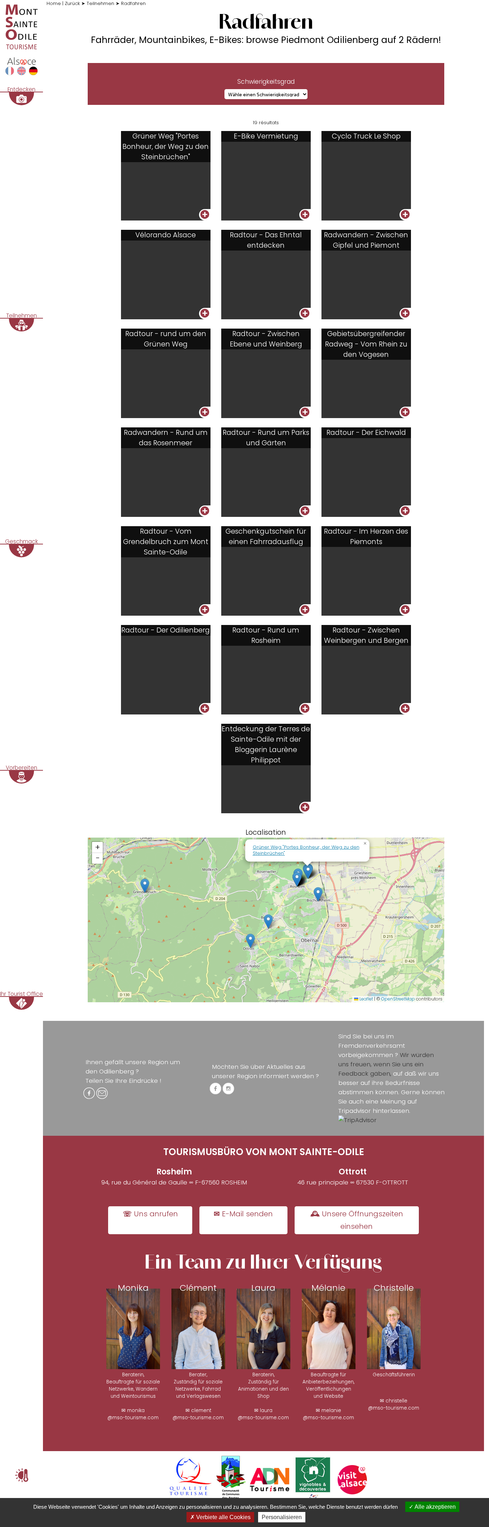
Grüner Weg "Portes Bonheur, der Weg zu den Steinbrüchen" (306, 850)
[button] (144, 885)
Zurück (72, 3)
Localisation (266, 832)
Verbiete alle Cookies (223, 1517)
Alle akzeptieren (434, 1507)
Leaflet (365, 999)
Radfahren (133, 3)
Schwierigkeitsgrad (266, 81)
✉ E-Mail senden (243, 1214)
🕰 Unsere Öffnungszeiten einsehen (356, 1220)
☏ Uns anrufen (150, 1214)
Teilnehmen (100, 3)
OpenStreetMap (398, 999)
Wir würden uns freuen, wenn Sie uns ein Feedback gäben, (386, 1064)
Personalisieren (282, 1517)
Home (54, 3)
